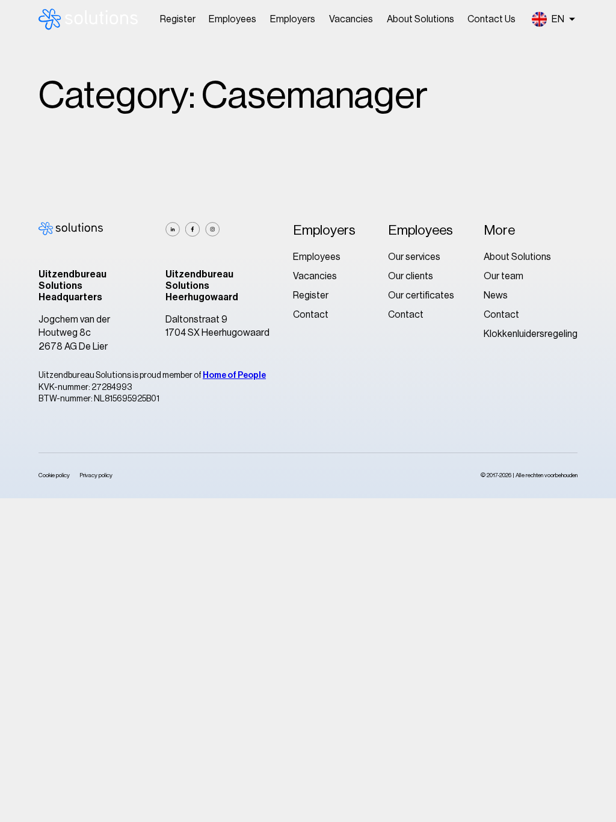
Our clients (410, 276)
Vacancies (351, 19)
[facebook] (192, 229)
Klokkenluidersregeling (531, 334)
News (496, 295)
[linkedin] (172, 229)
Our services (414, 257)
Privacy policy (95, 475)
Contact (310, 315)
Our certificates (421, 295)
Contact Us (491, 19)
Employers (292, 19)
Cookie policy (54, 475)
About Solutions (420, 19)
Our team (503, 276)
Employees (232, 19)
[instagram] (212, 229)
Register (178, 19)
